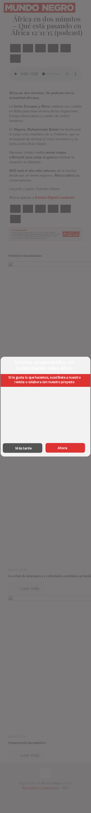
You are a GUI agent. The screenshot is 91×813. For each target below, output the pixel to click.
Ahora (62, 447)
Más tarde (23, 448)
